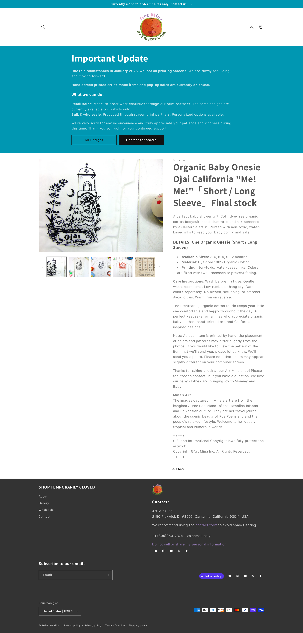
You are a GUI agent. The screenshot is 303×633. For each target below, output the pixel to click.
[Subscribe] (107, 575)
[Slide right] (159, 266)
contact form (206, 525)
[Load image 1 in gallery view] (57, 267)
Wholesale (46, 509)
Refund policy (72, 625)
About (43, 496)
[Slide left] (42, 266)
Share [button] (180, 469)
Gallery (44, 503)
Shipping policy (138, 625)
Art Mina (54, 625)
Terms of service (115, 625)
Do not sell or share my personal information (189, 544)
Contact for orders (141, 140)
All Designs (94, 140)
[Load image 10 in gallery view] (145, 267)
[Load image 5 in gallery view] (101, 267)
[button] (43, 27)
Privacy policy (93, 625)
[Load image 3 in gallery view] (79, 267)
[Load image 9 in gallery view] (123, 267)
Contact (44, 516)
